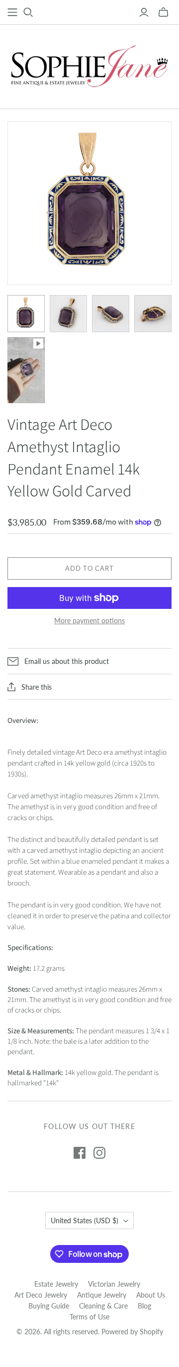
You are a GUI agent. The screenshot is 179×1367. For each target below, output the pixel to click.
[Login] (144, 12)
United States (84, 1220)
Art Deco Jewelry (40, 1295)
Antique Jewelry (101, 1295)
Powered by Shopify (132, 1331)
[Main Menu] (12, 12)
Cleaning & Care (103, 1306)
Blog (144, 1306)
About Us (150, 1295)
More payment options (89, 620)
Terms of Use (89, 1316)
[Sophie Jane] (89, 64)
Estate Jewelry (56, 1284)
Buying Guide (48, 1306)
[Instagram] (99, 1153)
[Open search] (28, 12)
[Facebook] (80, 1153)
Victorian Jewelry (114, 1284)
